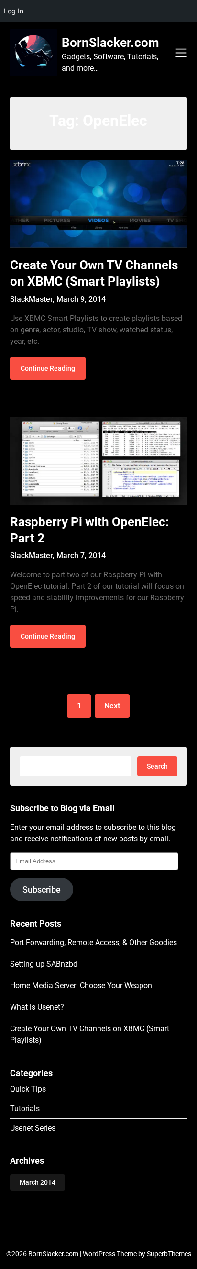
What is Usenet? (37, 1007)
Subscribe (41, 889)
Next (112, 705)
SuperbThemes (169, 1254)
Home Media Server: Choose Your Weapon (81, 985)
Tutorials (25, 1108)
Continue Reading (48, 368)
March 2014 (37, 1182)
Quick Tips (28, 1088)
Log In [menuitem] (13, 11)
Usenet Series (32, 1128)
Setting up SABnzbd (43, 964)
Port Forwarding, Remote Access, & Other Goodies (93, 942)
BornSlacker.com (110, 42)
